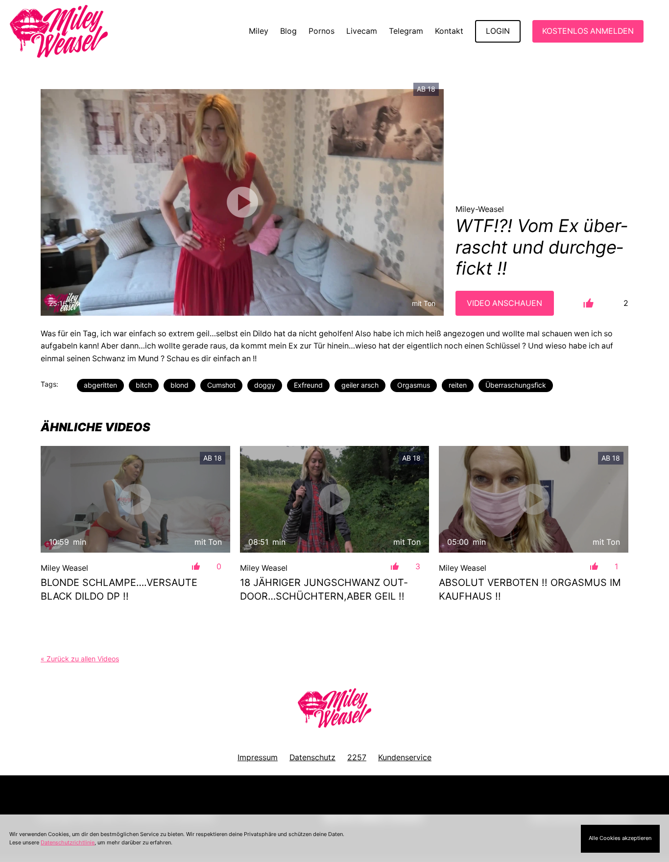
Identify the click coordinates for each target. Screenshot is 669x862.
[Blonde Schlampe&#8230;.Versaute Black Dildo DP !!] (135, 499)
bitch (144, 385)
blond (179, 385)
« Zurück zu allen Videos (80, 658)
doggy (264, 385)
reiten (458, 385)
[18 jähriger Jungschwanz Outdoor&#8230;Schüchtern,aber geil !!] (335, 499)
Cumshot (221, 385)
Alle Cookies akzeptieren (620, 838)
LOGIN (498, 31)
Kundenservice (404, 757)
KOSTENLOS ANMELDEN (588, 31)
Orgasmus (413, 385)
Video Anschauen (504, 303)
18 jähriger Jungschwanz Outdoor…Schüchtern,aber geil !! (323, 589)
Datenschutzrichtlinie (68, 842)
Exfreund (308, 385)
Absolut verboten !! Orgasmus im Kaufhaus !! (530, 589)
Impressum (258, 757)
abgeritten (100, 385)
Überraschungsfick (515, 385)
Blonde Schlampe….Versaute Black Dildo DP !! (119, 589)
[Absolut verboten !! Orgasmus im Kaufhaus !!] (533, 499)
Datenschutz (312, 757)
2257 (356, 757)
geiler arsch (360, 385)
